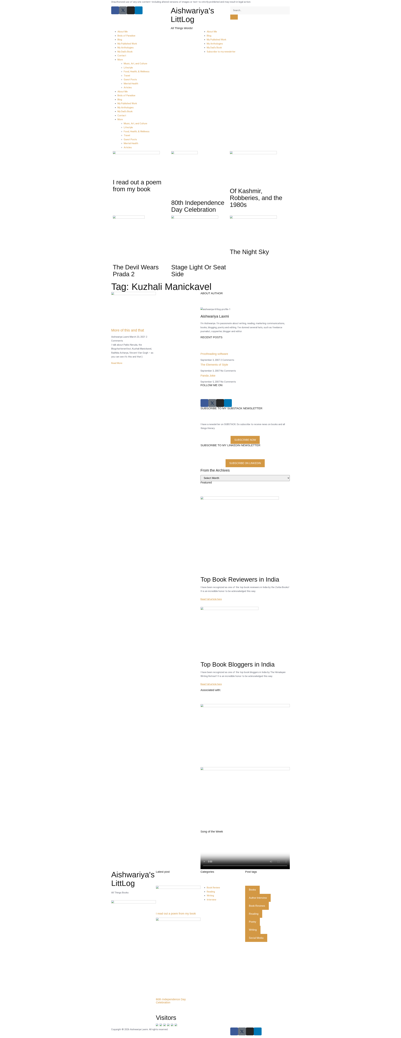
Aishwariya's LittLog (192, 15)
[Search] (234, 17)
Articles (128, 87)
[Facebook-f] (234, 1031)
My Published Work (127, 43)
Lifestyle (128, 67)
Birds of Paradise (126, 35)
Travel (127, 75)
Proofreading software (214, 353)
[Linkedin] (139, 10)
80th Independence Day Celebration (171, 1001)
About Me (122, 31)
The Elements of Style (214, 364)
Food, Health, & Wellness (136, 71)
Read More (116, 363)
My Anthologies (125, 47)
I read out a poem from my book (176, 913)
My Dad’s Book (125, 51)
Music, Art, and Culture (135, 63)
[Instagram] (131, 10)
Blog (119, 39)
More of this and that (127, 330)
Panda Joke (207, 375)
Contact (121, 55)
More (120, 59)
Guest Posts (130, 79)
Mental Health (131, 83)
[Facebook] (115, 10)
